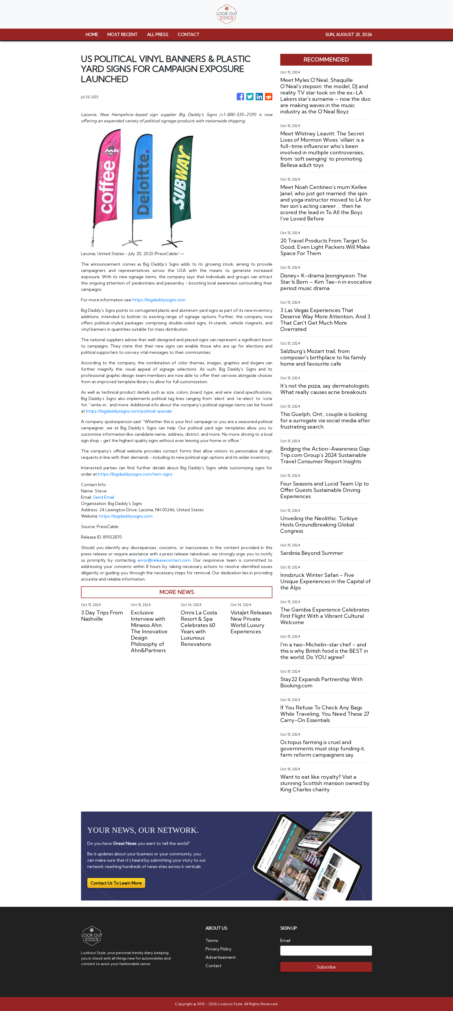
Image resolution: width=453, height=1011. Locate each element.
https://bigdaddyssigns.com (159, 299)
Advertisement (221, 957)
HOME (92, 34)
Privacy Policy (218, 948)
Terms (212, 940)
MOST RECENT (122, 34)
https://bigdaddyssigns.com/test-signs (135, 474)
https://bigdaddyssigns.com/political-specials (129, 411)
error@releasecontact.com (164, 560)
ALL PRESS (157, 34)
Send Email (103, 497)
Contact (214, 965)
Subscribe (326, 967)
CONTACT (188, 34)
